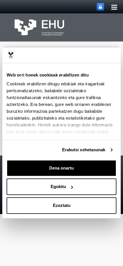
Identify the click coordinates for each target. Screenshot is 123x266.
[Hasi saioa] (100, 6)
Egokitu (58, 186)
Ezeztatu (61, 205)
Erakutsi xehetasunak (84, 149)
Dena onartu (61, 168)
